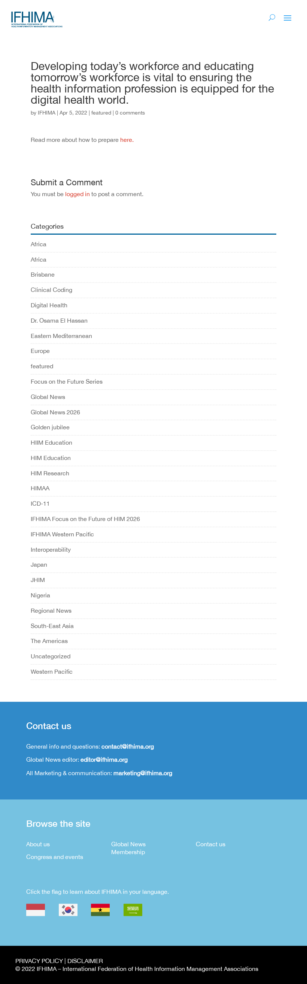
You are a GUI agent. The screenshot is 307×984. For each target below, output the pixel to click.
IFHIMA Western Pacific (62, 534)
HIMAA (40, 488)
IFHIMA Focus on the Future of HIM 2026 (85, 518)
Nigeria (40, 595)
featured (101, 113)
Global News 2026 (55, 412)
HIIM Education (51, 442)
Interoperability (51, 549)
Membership (128, 852)
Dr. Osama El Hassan (59, 320)
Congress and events (54, 856)
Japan (39, 564)
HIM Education (51, 457)
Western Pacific (52, 671)
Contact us (210, 844)
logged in (77, 194)
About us (38, 844)
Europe (40, 350)
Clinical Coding (51, 289)
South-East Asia (52, 625)
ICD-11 (40, 503)
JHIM (38, 579)
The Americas (49, 640)
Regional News (51, 610)
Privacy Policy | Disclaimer (59, 960)
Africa (38, 244)
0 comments (130, 113)
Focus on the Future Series (67, 381)
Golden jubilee (50, 427)
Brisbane (43, 274)
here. (127, 139)
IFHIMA (46, 113)
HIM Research (50, 473)
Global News (48, 396)
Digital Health (49, 305)
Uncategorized (50, 656)
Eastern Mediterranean (61, 335)
